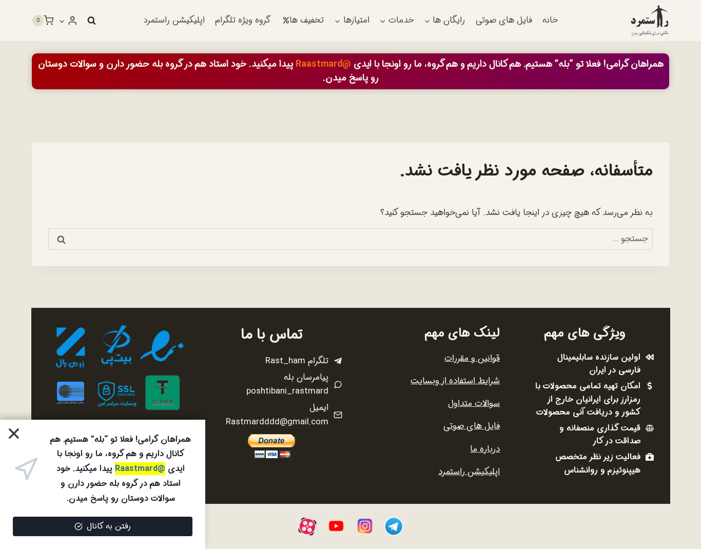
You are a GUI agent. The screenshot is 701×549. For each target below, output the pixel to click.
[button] (62, 20)
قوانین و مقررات (472, 358)
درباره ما (485, 449)
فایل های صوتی (504, 20)
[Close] (14, 433)
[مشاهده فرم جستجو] (91, 20)
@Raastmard (323, 64)
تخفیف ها (306, 20)
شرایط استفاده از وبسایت (455, 381)
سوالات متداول (474, 403)
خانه (550, 20)
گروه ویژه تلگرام (242, 20)
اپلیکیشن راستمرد (174, 20)
